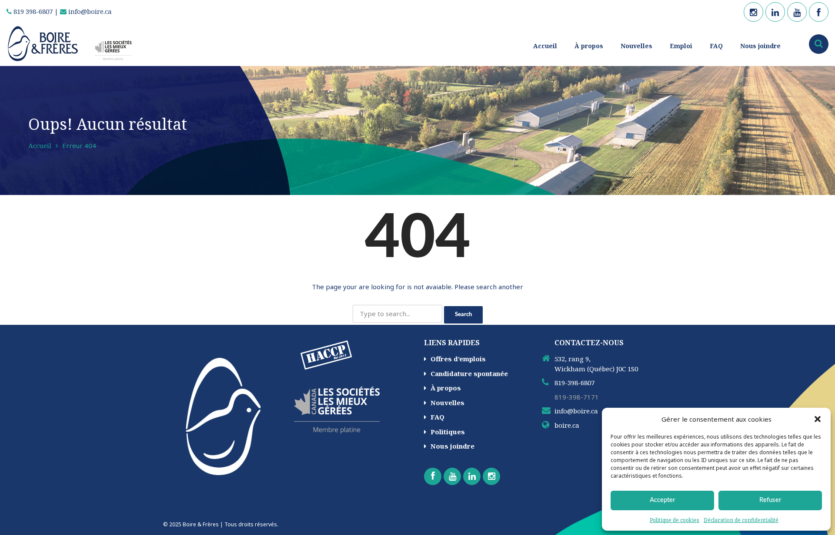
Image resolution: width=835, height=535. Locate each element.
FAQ (716, 46)
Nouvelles (636, 46)
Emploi (681, 46)
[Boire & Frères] (73, 43)
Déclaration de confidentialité (741, 520)
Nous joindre (760, 46)
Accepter (662, 500)
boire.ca (566, 425)
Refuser (770, 500)
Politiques (448, 431)
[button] (817, 419)
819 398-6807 (32, 11)
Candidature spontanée (469, 373)
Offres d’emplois (458, 358)
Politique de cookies (674, 520)
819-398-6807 (574, 382)
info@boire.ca (89, 11)
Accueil (545, 46)
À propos (588, 46)
